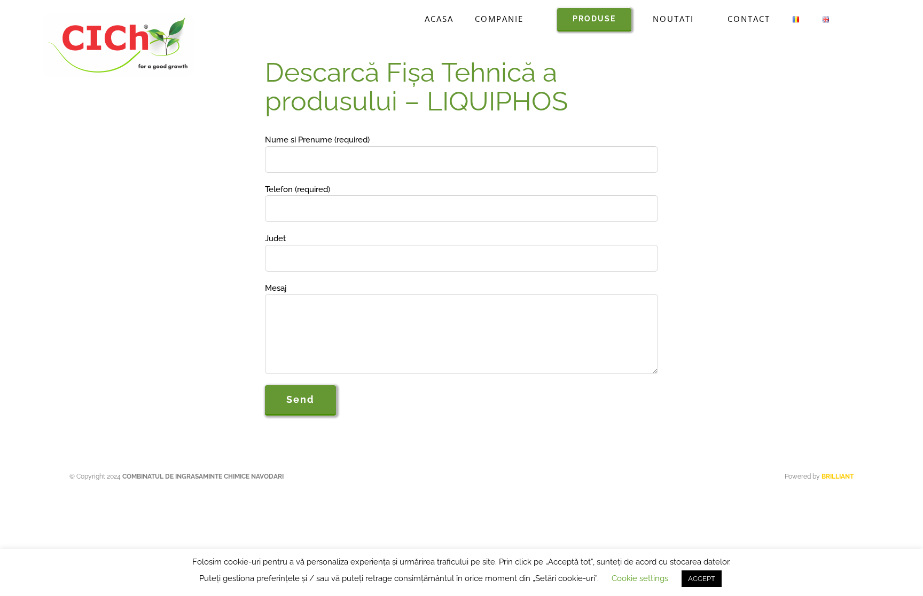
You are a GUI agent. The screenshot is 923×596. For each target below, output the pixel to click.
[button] (855, 18)
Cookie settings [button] (640, 578)
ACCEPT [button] (701, 579)
